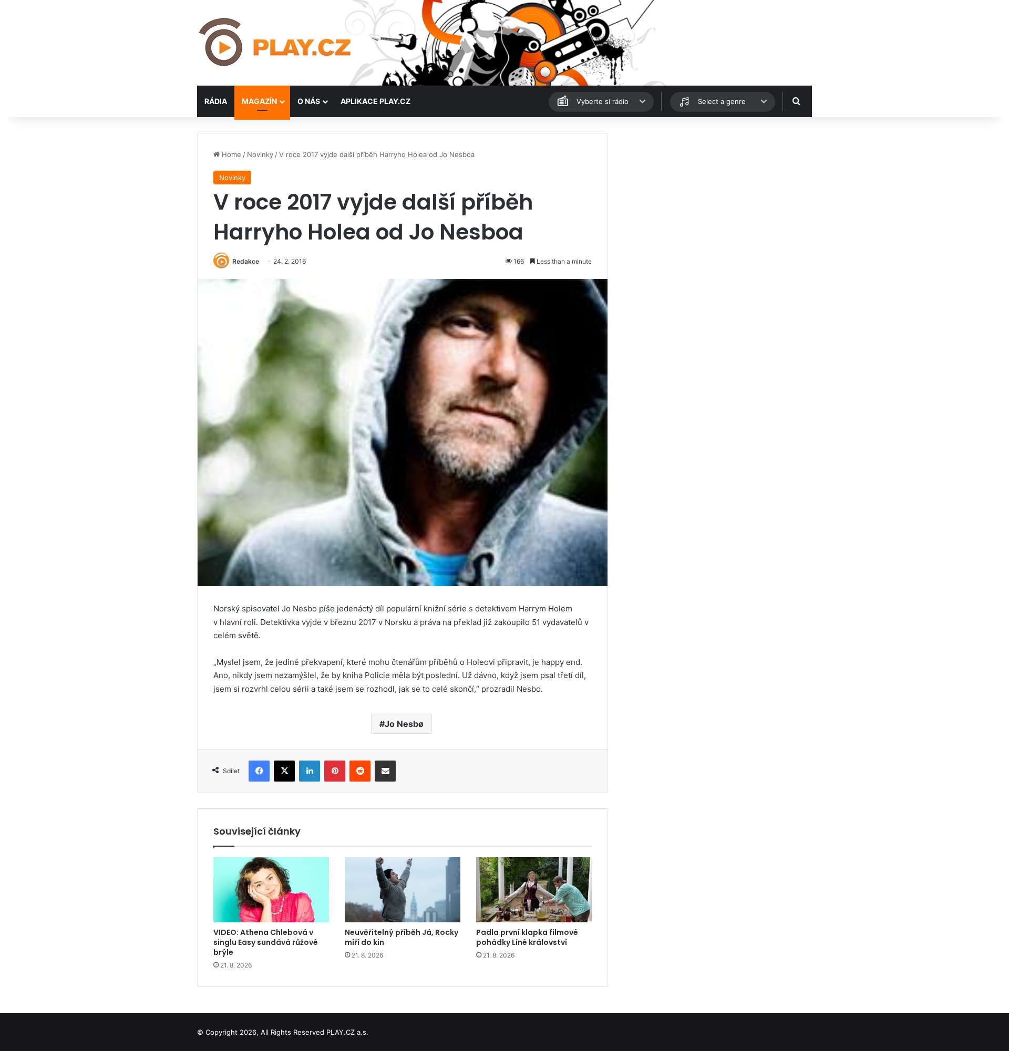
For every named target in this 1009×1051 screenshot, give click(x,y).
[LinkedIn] (309, 771)
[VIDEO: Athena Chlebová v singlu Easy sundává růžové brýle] (271, 889)
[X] (284, 771)
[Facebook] (259, 771)
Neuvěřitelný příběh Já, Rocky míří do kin (401, 937)
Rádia (215, 101)
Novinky (260, 154)
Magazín (259, 101)
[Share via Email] (385, 771)
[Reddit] (359, 771)
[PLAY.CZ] (276, 43)
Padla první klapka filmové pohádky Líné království (527, 937)
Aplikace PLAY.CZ (375, 101)
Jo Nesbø (404, 724)
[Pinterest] (334, 771)
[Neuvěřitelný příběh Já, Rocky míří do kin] (402, 889)
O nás (308, 101)
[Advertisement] (714, 206)
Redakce (245, 261)
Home (230, 154)
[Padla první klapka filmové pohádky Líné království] (534, 889)
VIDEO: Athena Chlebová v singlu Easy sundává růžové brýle (265, 942)
